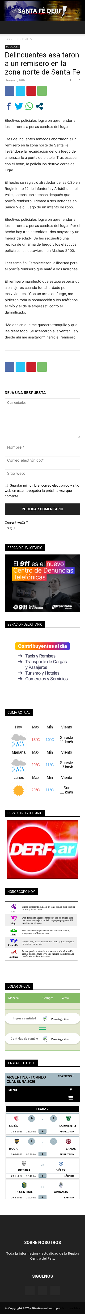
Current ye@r (16, 522)
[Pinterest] (31, 91)
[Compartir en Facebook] (9, 106)
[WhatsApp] (42, 91)
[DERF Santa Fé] (42, 11)
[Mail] (42, 1290)
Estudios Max (70, 1308)
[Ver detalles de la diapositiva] (42, 849)
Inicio (8, 39)
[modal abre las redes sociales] (39, 106)
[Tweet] (19, 106)
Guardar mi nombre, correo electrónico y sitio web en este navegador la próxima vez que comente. (42, 490)
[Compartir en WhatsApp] (29, 106)
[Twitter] (20, 91)
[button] (8, 27)
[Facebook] (9, 91)
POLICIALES (24, 39)
